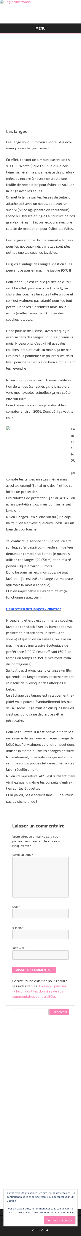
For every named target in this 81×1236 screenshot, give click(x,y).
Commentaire (22, 854)
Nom (16, 906)
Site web (18, 948)
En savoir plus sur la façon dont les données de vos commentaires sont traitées (39, 991)
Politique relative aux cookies (57, 1212)
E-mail (17, 927)
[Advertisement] (40, 76)
